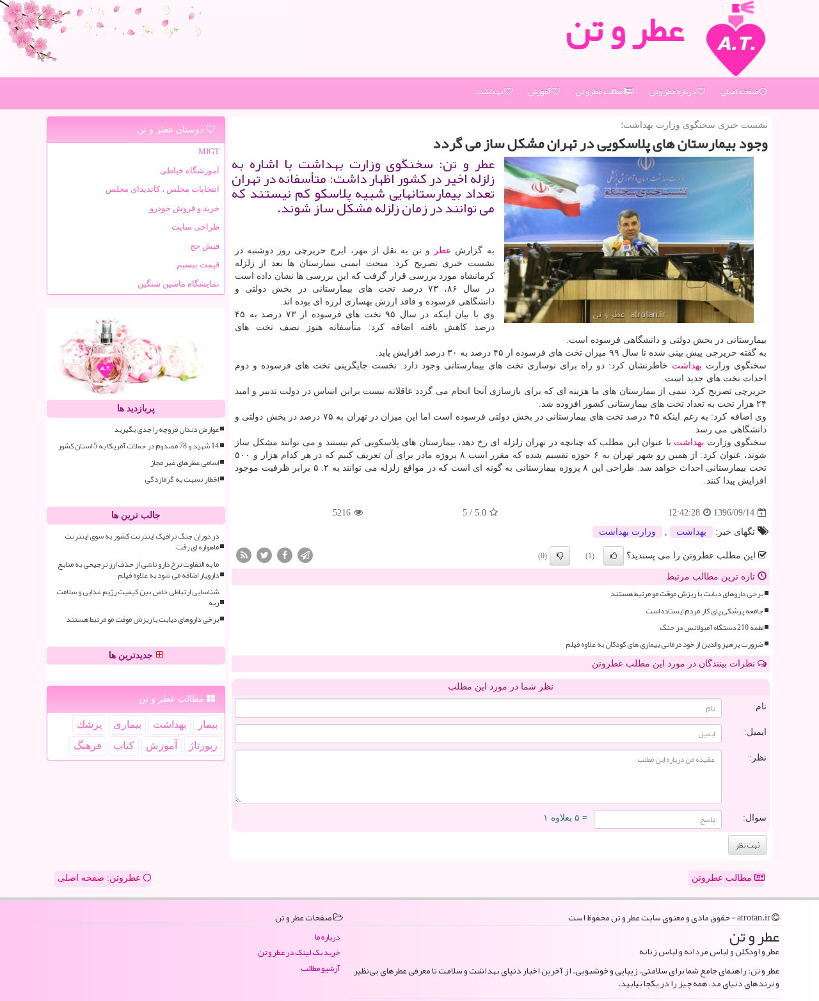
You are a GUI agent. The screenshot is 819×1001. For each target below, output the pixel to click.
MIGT (208, 151)
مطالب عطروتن (723, 878)
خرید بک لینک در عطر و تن (299, 952)
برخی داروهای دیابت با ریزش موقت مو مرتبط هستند (686, 594)
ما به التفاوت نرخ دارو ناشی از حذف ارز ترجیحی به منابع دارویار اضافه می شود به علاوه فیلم (138, 570)
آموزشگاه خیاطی (189, 170)
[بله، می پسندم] (613, 555)
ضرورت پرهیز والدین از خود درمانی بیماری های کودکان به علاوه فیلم (664, 644)
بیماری (127, 724)
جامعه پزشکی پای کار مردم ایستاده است (704, 611)
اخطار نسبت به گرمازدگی (182, 479)
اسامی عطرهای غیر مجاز (184, 462)
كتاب (123, 745)
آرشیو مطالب (320, 968)
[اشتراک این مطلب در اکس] (264, 555)
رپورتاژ (203, 745)
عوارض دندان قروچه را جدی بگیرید (166, 429)
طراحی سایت (195, 227)
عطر (442, 250)
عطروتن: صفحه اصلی (100, 878)
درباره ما (327, 937)
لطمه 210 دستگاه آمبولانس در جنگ (711, 627)
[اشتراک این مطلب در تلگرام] (305, 555)
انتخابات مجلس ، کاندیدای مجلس (162, 189)
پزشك (89, 724)
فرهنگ (88, 745)
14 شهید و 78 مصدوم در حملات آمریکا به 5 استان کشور (138, 446)
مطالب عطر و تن (599, 91)
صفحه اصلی (739, 91)
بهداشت (490, 91)
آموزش (540, 91)
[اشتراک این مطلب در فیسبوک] (285, 555)
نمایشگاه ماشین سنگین (178, 283)
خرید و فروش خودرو (184, 208)
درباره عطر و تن (673, 91)
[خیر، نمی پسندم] (560, 555)
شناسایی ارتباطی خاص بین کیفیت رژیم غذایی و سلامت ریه (137, 597)
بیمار (208, 724)
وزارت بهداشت (627, 532)
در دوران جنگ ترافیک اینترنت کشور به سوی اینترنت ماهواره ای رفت (142, 542)
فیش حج (204, 246)
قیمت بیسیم (198, 264)
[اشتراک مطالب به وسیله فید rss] (244, 555)
